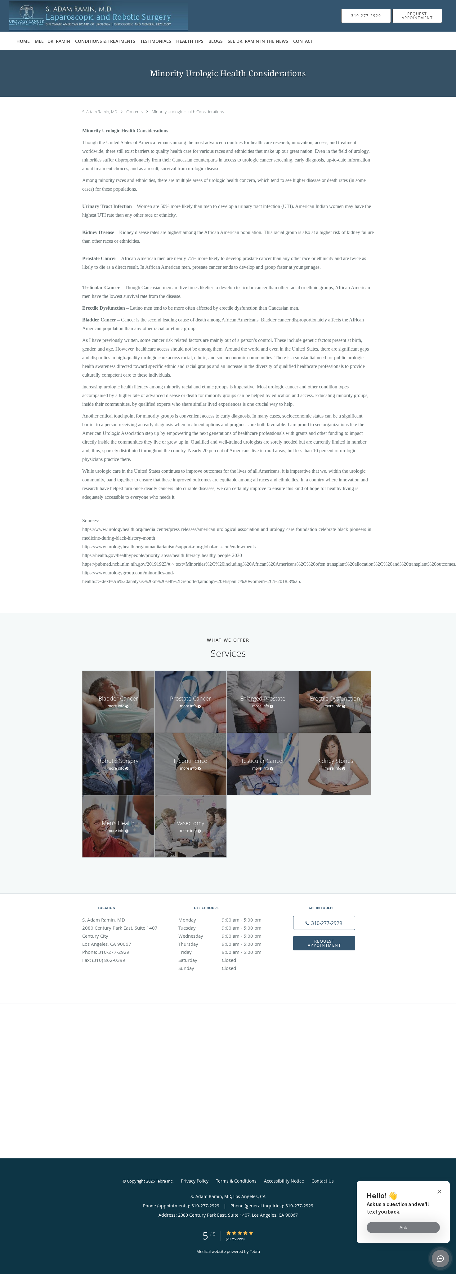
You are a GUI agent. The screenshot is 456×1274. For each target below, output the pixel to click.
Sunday (207, 968)
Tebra (255, 1251)
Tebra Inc (164, 1181)
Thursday (220, 944)
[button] (417, 16)
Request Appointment (324, 943)
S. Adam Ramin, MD (100, 111)
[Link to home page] (90, 16)
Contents (135, 111)
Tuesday (220, 928)
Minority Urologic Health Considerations (188, 111)
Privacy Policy (194, 1181)
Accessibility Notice (284, 1181)
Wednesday (220, 936)
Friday (220, 952)
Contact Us (322, 1181)
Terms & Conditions (236, 1181)
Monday (220, 920)
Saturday (207, 960)
